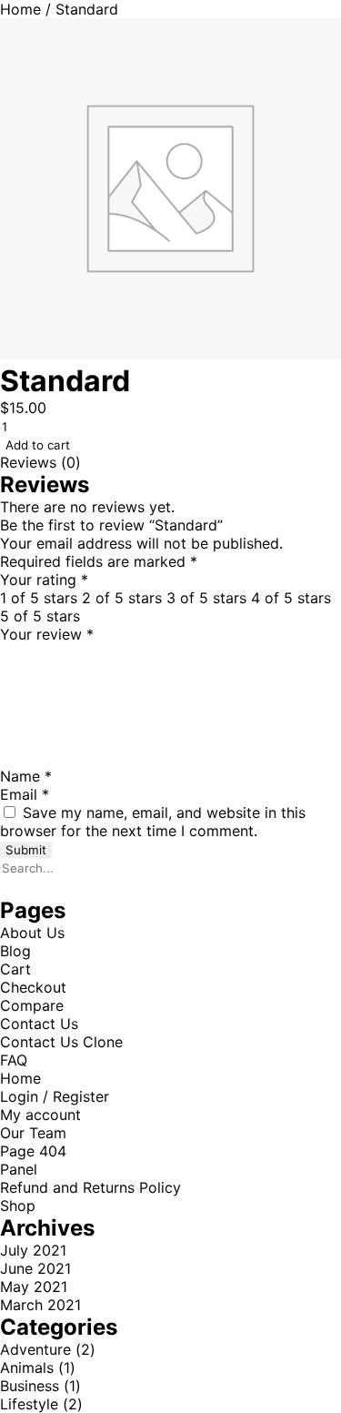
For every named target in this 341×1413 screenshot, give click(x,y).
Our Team (33, 1133)
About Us (32, 932)
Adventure (35, 1349)
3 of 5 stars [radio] (206, 598)
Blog (15, 951)
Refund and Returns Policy (90, 1187)
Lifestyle (29, 1404)
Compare (32, 1005)
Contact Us (39, 1023)
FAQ (13, 1060)
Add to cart (37, 445)
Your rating (44, 579)
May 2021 (33, 1286)
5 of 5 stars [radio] (40, 616)
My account (40, 1114)
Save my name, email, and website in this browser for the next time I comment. (153, 821)
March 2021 (40, 1305)
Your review (47, 634)
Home (20, 9)
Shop (17, 1205)
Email (24, 794)
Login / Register (54, 1096)
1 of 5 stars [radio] (38, 598)
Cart (15, 969)
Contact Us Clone (61, 1042)
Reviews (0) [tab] (40, 462)
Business (29, 1386)
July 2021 (33, 1250)
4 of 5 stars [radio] (291, 598)
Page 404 (33, 1151)
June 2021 (35, 1268)
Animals (27, 1367)
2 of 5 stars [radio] (122, 598)
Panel (18, 1169)
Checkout (33, 987)
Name (26, 776)
